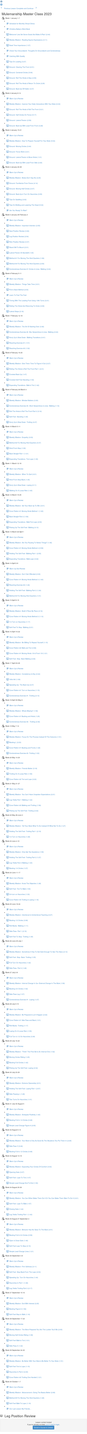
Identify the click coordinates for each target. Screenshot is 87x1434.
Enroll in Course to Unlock (43, 1427)
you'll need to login (52, 1424)
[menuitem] (1, 5)
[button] (1, 2)
